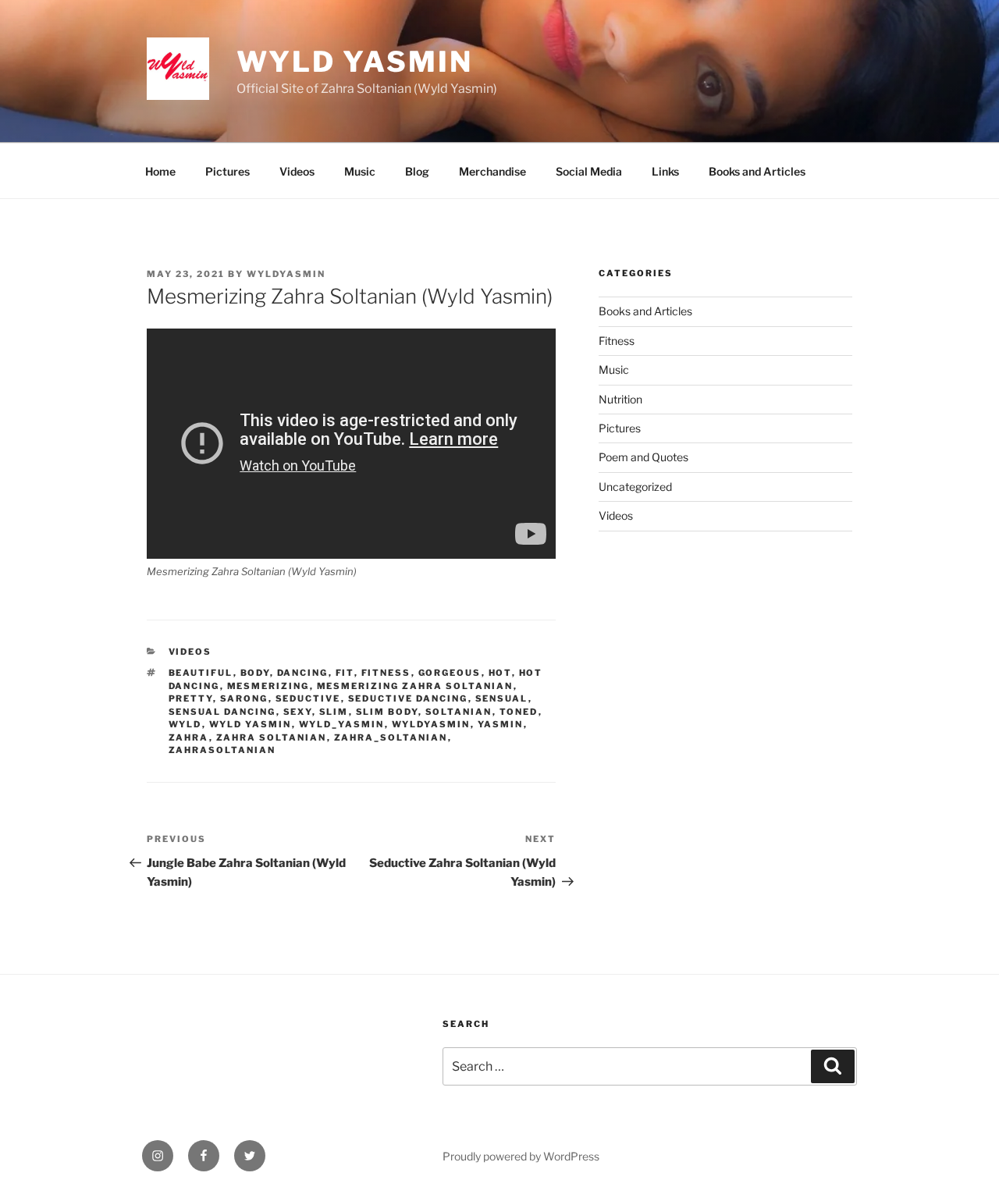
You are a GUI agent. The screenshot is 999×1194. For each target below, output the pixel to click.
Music (359, 171)
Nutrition (620, 399)
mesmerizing (268, 686)
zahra (189, 737)
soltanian (458, 711)
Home (160, 171)
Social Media (589, 171)
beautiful (201, 672)
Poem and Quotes (643, 457)
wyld (185, 724)
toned (519, 711)
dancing (303, 672)
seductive (308, 698)
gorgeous (450, 672)
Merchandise (492, 171)
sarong (244, 698)
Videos (297, 171)
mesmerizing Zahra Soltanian (415, 686)
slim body (387, 711)
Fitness (617, 340)
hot (500, 672)
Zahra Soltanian (271, 737)
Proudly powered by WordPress (521, 1156)
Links (665, 171)
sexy (297, 711)
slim (334, 711)
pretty (191, 698)
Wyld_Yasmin (342, 724)
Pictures (227, 171)
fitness (386, 672)
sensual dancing (222, 711)
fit (345, 672)
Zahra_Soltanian (391, 737)
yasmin (501, 724)
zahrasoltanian (222, 749)
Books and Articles (757, 171)
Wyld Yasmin (354, 61)
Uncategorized (635, 486)
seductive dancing (408, 698)
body (255, 672)
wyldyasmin (286, 273)
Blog (417, 171)
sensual (501, 698)
